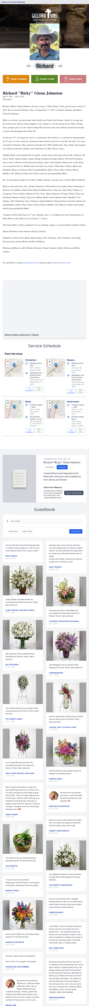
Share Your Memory (73, 493)
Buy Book (62, 467)
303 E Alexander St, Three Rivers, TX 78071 (36, 423)
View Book (49, 467)
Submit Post (75, 531)
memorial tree (31, 262)
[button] (14, 365)
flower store (65, 262)
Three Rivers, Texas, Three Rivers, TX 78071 (78, 423)
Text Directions (29, 389)
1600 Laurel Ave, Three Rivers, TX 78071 (36, 382)
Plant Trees (38, 389)
